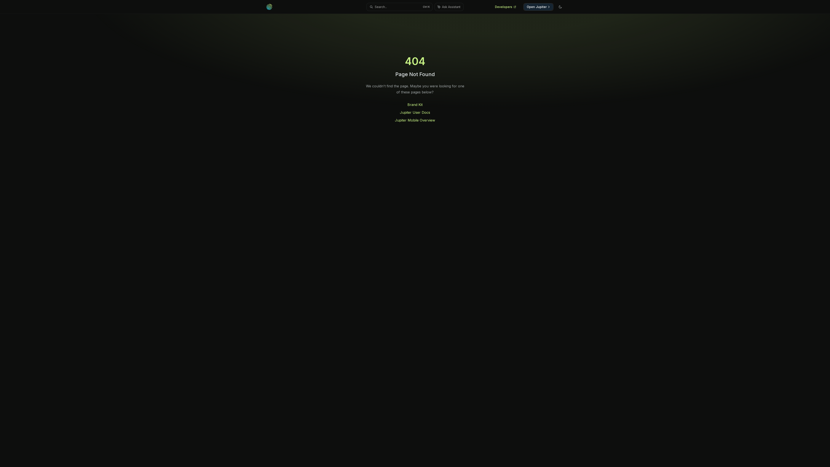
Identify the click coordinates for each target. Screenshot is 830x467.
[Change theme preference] (560, 6)
